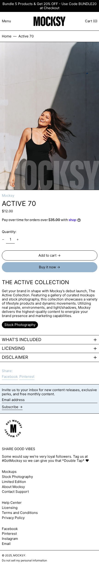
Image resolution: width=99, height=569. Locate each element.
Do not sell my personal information (24, 560)
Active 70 (26, 36)
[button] (49, 116)
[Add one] (18, 240)
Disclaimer (15, 357)
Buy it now (47, 267)
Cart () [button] (91, 21)
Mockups (9, 471)
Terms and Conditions (20, 512)
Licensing (13, 348)
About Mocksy (13, 487)
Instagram (10, 539)
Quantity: (9, 232)
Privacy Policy (13, 518)
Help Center (12, 502)
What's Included (21, 339)
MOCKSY (19, 555)
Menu (6, 21)
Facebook (10, 529)
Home (7, 36)
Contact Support (15, 491)
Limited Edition (14, 481)
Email (6, 544)
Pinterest (9, 534)
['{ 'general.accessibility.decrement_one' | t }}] (3, 240)
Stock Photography (17, 476)
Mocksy (8, 195)
